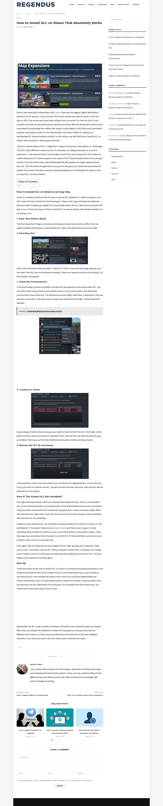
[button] (20, 724)
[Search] (145, 4)
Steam (58, 112)
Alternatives (117, 156)
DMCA (112, 4)
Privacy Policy (123, 4)
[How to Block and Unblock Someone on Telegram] (89, 717)
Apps (113, 162)
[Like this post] (63, 656)
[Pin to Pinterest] (69, 656)
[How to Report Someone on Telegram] (30, 717)
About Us (81, 4)
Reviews (136, 4)
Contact (91, 4)
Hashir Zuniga (28, 27)
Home (72, 4)
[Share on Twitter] (67, 656)
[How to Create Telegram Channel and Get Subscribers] (60, 717)
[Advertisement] (60, 47)
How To (27, 14)
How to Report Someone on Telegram (126, 37)
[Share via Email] (72, 656)
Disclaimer (102, 4)
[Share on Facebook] (65, 656)
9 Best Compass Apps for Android (124, 75)
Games (114, 167)
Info (113, 179)
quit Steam (61, 528)
